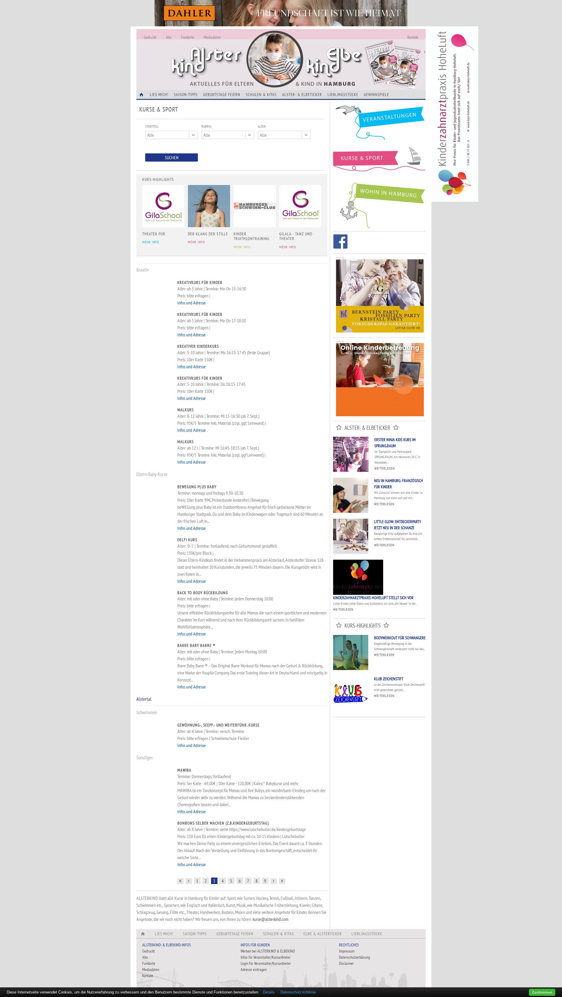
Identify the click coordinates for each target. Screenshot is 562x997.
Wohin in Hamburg (379, 204)
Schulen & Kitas (261, 94)
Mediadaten (212, 37)
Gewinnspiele (376, 94)
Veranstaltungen (379, 125)
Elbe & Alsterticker (323, 933)
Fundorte (187, 37)
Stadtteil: (152, 126)
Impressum (346, 951)
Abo (169, 37)
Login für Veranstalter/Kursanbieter (266, 963)
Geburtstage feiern (221, 94)
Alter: (262, 126)
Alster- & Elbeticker (302, 94)
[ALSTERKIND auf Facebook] (340, 242)
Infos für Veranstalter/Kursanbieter (265, 957)
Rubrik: (206, 126)
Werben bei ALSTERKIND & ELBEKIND (268, 951)
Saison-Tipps (186, 94)
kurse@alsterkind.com (270, 919)
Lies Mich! (159, 94)
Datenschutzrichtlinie (298, 992)
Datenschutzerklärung (354, 957)
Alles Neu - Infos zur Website (233, 52)
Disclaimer (346, 963)
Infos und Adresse (191, 303)
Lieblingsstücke (343, 94)
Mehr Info (150, 242)
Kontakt (412, 37)
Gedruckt (150, 37)
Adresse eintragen (254, 969)
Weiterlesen (384, 468)
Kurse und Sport (379, 162)
